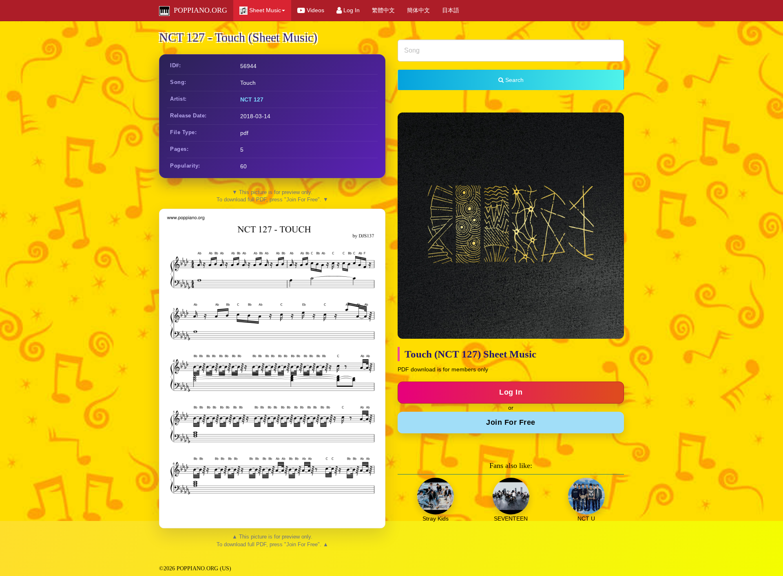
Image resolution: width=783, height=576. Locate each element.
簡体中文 (418, 10)
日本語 (450, 10)
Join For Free (510, 422)
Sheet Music (264, 10)
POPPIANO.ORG (198, 10)
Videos (314, 10)
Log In (351, 10)
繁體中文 (383, 10)
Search (514, 80)
